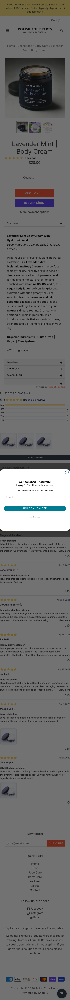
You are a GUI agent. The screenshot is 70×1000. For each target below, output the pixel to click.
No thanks (35, 517)
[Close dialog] (67, 472)
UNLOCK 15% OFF (35, 508)
